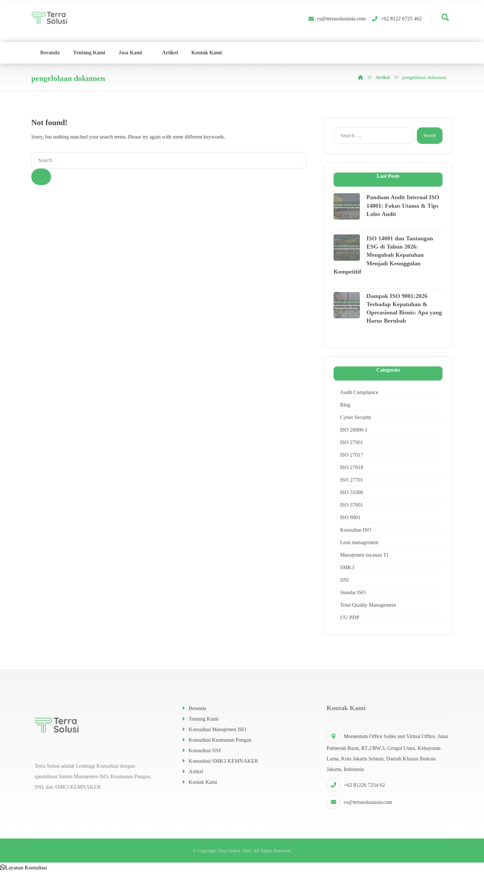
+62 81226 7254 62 (364, 785)
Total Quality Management (368, 605)
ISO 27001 (351, 442)
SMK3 (347, 567)
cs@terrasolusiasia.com (368, 802)
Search (429, 135)
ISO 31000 (351, 492)
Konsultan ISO (355, 530)
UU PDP (349, 617)
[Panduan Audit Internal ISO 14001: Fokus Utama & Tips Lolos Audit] (347, 206)
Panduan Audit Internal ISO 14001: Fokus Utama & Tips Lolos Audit (402, 205)
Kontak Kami (203, 782)
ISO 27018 (351, 467)
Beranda (197, 708)
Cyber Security (355, 417)
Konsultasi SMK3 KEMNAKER (223, 761)
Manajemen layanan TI (364, 555)
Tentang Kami (203, 719)
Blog (345, 405)
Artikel (196, 771)
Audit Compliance (359, 392)
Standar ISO (353, 592)
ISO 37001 (351, 505)
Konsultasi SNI (205, 750)
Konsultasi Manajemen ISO (217, 729)
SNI (344, 580)
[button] (23, 867)
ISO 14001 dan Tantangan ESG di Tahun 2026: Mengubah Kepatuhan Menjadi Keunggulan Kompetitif (383, 255)
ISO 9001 (350, 517)
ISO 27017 (351, 455)
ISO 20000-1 (353, 430)
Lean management (359, 542)
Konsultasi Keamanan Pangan (220, 740)
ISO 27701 (351, 480)
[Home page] (360, 77)
